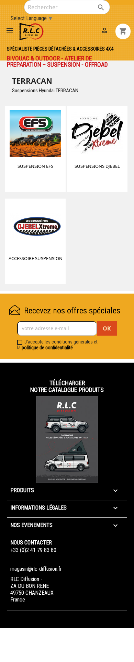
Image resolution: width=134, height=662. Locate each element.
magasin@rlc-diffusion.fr (36, 569)
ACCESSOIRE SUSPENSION (36, 258)
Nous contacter (31, 542)
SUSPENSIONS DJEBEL (97, 166)
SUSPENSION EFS (35, 166)
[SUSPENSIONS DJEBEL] (97, 134)
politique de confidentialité (47, 347)
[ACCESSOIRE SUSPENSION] (35, 226)
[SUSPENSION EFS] (35, 134)
